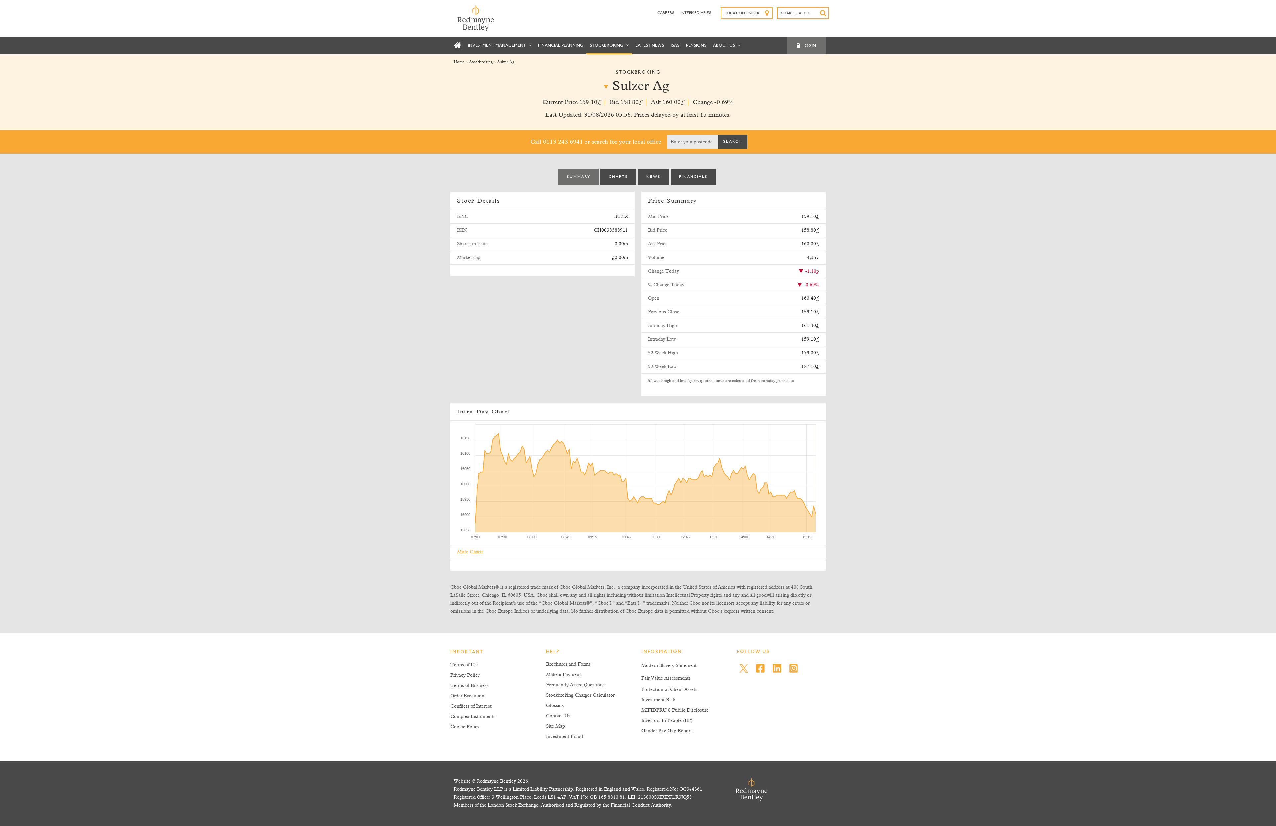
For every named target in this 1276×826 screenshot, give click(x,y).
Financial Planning (560, 45)
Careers (666, 13)
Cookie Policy (464, 727)
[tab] (578, 177)
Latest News (649, 45)
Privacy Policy (465, 675)
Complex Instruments (472, 716)
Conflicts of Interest (471, 706)
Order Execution (467, 696)
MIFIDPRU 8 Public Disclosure (675, 710)
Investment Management (497, 45)
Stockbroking (607, 45)
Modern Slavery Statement (669, 665)
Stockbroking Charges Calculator (580, 695)
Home (459, 62)
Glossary (555, 705)
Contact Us (558, 716)
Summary (578, 177)
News (653, 177)
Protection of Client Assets (669, 689)
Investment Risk (658, 700)
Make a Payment (563, 674)
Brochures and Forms (568, 664)
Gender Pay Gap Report (666, 731)
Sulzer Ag (505, 62)
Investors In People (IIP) (666, 720)
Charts (618, 177)
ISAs (675, 45)
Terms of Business (469, 685)
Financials (693, 177)
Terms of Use (464, 665)
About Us (724, 45)
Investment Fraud (564, 736)
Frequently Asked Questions (575, 685)
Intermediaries (695, 13)
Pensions (696, 45)
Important (466, 652)
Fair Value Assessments (666, 678)
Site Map (555, 726)
